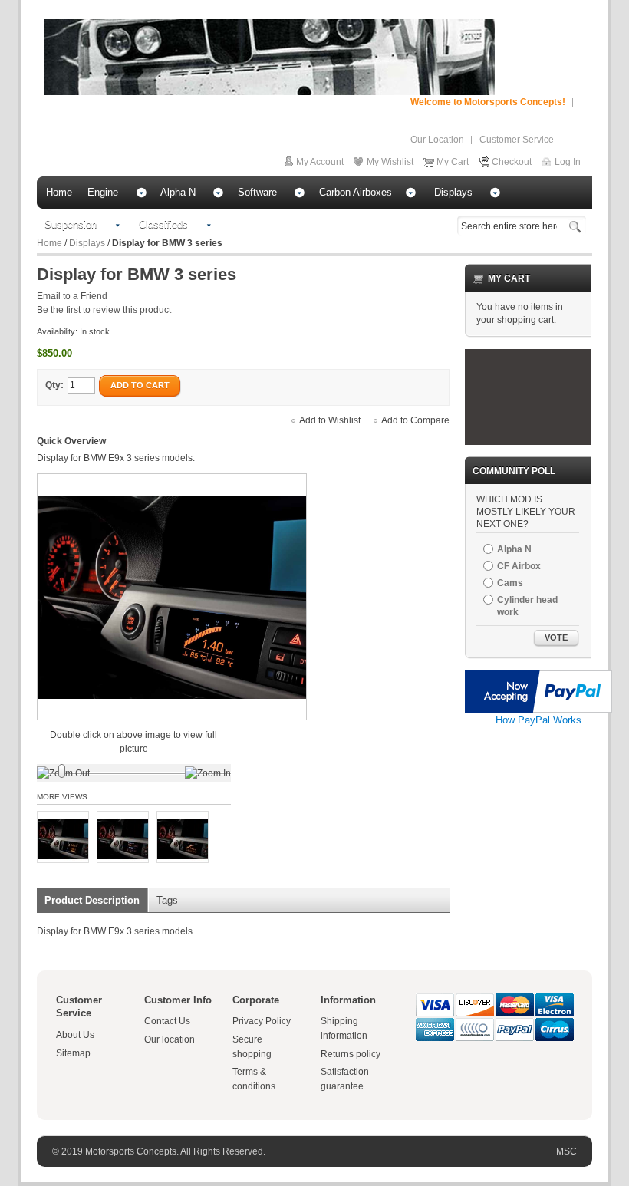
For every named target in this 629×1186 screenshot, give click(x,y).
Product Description (92, 900)
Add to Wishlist (330, 420)
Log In (568, 161)
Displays (87, 243)
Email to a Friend (72, 296)
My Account (320, 161)
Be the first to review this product (104, 310)
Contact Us (167, 1021)
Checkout (512, 161)
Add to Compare (415, 420)
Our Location (437, 139)
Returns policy (350, 1054)
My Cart (452, 161)
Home (49, 243)
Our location (169, 1039)
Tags (167, 900)
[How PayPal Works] (538, 677)
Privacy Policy (261, 1021)
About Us (75, 1035)
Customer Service (516, 139)
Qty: (54, 385)
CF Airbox (519, 566)
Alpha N (514, 549)
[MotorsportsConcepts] (269, 57)
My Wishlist (390, 161)
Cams (510, 583)
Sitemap (73, 1053)
